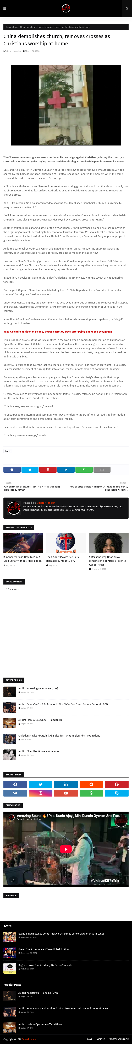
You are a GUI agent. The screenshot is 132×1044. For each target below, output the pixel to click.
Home (9, 27)
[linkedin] (66, 784)
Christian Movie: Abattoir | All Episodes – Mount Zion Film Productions (59, 735)
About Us (101, 1039)
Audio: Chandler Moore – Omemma (38, 751)
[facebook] (15, 784)
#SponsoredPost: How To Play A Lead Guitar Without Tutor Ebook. (22, 559)
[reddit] (91, 784)
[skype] (117, 793)
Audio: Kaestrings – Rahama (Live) (38, 688)
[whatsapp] (91, 793)
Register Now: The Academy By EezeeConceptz (45, 965)
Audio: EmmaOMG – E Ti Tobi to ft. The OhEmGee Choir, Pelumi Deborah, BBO (63, 704)
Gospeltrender (13, 51)
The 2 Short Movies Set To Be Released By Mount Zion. (63, 559)
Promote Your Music (119, 1039)
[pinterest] (117, 784)
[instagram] (41, 793)
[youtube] (66, 793)
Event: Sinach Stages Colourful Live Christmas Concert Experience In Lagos (61, 933)
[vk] (15, 793)
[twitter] (41, 784)
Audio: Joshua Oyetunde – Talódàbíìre (40, 719)
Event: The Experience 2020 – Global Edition (43, 949)
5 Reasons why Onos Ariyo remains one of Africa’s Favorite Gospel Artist (107, 560)
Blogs (15, 27)
